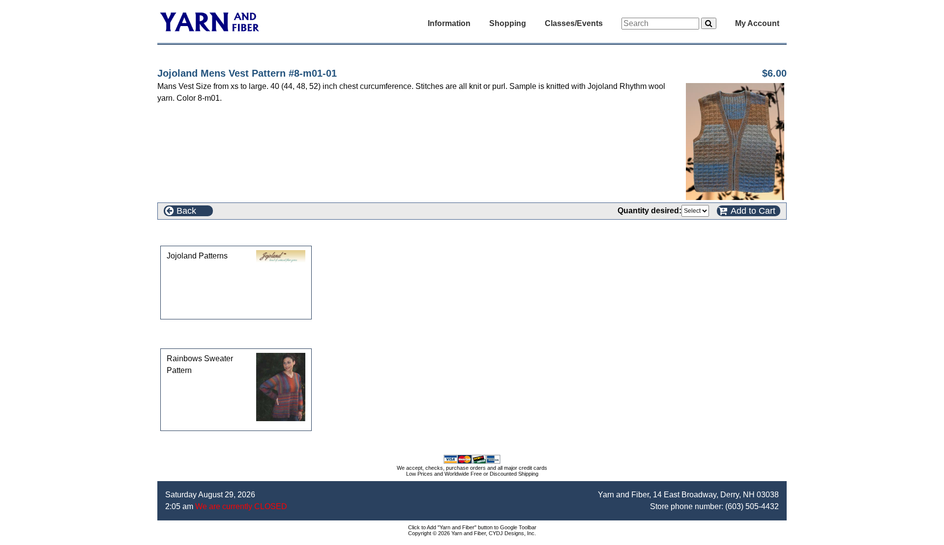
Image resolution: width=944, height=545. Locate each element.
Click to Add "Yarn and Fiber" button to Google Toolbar (472, 527)
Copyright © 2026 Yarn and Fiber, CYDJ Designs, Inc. (472, 533)
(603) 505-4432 (752, 506)
